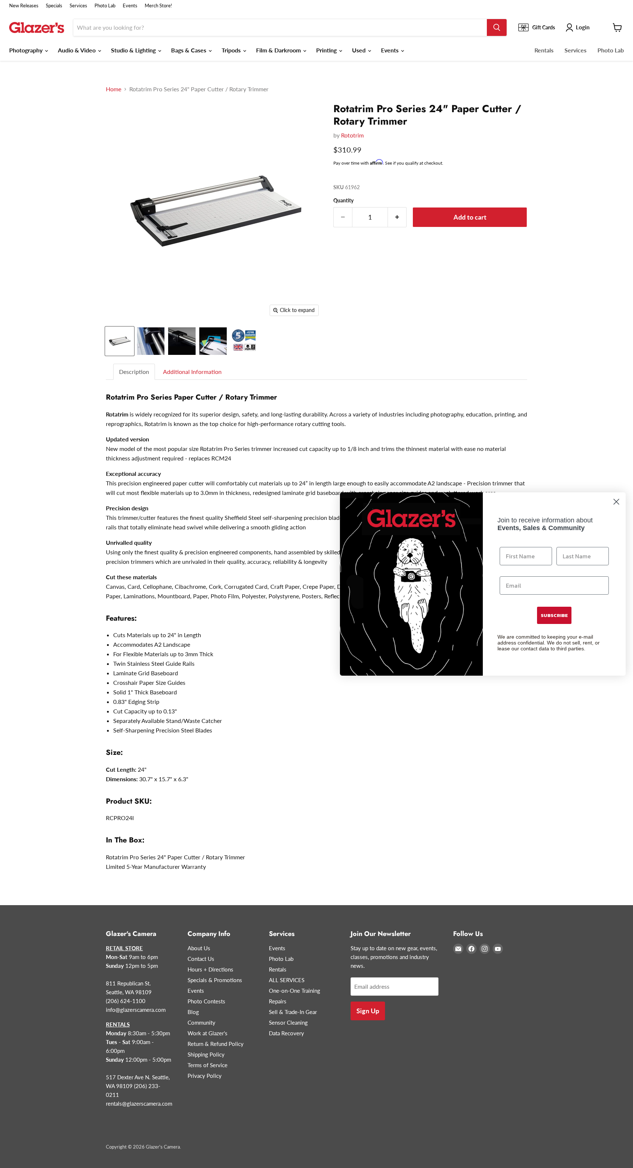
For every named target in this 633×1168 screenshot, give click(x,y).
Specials (54, 5)
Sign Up (367, 1011)
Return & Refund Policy (216, 1043)
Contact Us (201, 958)
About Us (199, 948)
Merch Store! (158, 5)
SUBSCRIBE (554, 615)
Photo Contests (206, 1001)
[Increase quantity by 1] (397, 217)
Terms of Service (207, 1065)
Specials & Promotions (215, 980)
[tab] (134, 372)
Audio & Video (77, 50)
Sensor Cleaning (288, 1022)
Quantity (343, 200)
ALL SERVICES (286, 980)
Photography (26, 50)
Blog (193, 1012)
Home (113, 89)
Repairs (277, 1001)
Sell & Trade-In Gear (293, 1012)
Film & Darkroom (279, 50)
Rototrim (352, 135)
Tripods (232, 50)
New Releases (23, 5)
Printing (327, 50)
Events (130, 5)
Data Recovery (286, 1033)
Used (359, 50)
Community (201, 1022)
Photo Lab (105, 5)
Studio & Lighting (134, 50)
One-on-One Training (294, 990)
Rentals (544, 50)
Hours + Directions (210, 969)
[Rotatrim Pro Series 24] (119, 341)
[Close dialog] (616, 501)
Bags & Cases (189, 50)
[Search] (497, 27)
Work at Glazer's (207, 1033)
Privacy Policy (205, 1075)
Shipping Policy (206, 1054)
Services (78, 5)
